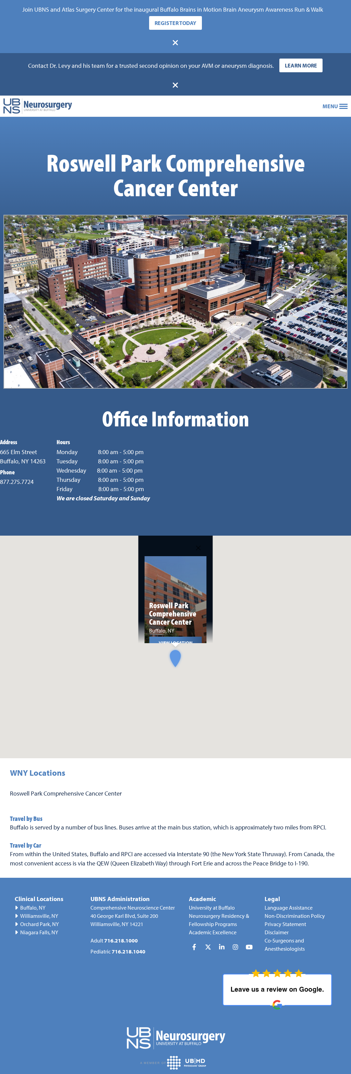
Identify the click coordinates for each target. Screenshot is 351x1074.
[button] (175, 658)
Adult (114, 940)
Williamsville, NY (39, 915)
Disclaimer (277, 932)
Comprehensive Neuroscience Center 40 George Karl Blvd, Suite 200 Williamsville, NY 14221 (132, 915)
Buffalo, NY (33, 907)
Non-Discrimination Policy (295, 915)
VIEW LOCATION (176, 642)
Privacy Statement (285, 924)
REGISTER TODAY (175, 23)
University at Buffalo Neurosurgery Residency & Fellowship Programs (219, 915)
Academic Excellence (213, 932)
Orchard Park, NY (39, 924)
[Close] (198, 548)
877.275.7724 (17, 482)
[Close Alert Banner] (175, 43)
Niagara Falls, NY (39, 932)
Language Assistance (289, 907)
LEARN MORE (301, 65)
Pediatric (117, 951)
